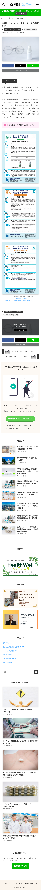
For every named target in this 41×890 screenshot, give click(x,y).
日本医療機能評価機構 (30, 29)
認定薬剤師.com (8, 662)
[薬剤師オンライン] (20, 4)
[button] (8, 65)
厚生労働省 (6, 643)
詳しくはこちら (21, 13)
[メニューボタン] (37, 4)
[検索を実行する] (36, 672)
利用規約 (26, 883)
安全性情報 (17, 29)
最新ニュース (8, 29)
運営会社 (6, 883)
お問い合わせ (33, 883)
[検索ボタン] (3, 4)
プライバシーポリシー (16, 883)
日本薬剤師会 (7, 654)
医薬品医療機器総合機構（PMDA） (14, 647)
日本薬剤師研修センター (11, 658)
